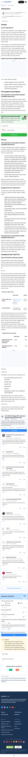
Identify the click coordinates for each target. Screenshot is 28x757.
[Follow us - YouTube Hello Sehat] (13, 707)
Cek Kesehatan (17, 712)
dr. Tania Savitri (19, 12)
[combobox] (23, 612)
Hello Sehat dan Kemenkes (7, 734)
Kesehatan (3, 5)
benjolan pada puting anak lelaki (13, 499)
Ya (3, 623)
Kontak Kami (17, 728)
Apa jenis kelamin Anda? (7, 601)
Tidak (9, 623)
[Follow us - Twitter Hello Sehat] (10, 707)
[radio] (2, 623)
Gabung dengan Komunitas (14, 588)
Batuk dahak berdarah (11, 557)
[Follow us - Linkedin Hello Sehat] (7, 707)
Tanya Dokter (14, 430)
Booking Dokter (4, 714)
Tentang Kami (17, 721)
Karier (15, 726)
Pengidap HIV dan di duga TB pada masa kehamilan (15, 435)
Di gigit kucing (9, 512)
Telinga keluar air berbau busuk (13, 542)
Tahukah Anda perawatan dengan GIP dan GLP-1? (13, 625)
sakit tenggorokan (10, 483)
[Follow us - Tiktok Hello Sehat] (15, 707)
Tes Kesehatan (11, 5)
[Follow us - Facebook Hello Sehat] (2, 707)
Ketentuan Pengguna (5, 721)
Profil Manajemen (18, 723)
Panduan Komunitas (5, 732)
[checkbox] (2, 632)
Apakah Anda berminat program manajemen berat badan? (13, 620)
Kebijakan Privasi (4, 723)
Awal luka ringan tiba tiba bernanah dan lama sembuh (15, 467)
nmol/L (16, 303)
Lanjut (3, 444)
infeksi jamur (9, 572)
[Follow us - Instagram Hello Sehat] (4, 707)
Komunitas (16, 714)
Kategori (3, 712)
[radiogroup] (14, 603)
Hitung (14, 634)
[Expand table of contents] (14, 21)
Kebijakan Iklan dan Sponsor (7, 730)
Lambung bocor (9, 451)
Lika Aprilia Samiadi (10, 16)
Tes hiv (7, 528)
